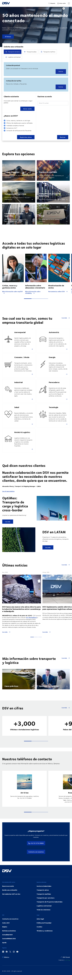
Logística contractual (44, 906)
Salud (16, 407)
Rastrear (62, 137)
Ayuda (4, 942)
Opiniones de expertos (49, 686)
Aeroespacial (20, 332)
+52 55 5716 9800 (37, 843)
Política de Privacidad (44, 923)
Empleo (4, 927)
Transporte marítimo (48, 171)
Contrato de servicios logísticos (13, 214)
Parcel (41, 215)
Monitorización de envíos (56, 286)
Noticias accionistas (9, 931)
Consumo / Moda (21, 357)
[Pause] (64, 8)
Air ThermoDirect (31, 617)
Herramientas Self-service (11, 894)
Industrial (18, 382)
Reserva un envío (8, 886)
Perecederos (54, 382)
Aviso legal (40, 919)
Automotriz (54, 332)
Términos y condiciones (45, 931)
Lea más (64, 318)
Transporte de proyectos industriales (50, 194)
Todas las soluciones (43, 910)
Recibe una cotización (9, 890)
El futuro (8, 36)
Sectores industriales (44, 886)
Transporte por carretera (15, 193)
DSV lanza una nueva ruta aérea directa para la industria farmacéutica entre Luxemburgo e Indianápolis (21, 609)
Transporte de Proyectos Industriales (49, 902)
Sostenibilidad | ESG (9, 938)
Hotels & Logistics (22, 432)
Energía (52, 357)
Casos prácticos (11, 686)
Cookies (39, 927)
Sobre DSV (6, 923)
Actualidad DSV (7, 935)
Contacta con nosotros (36, 852)
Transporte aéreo (12, 171)
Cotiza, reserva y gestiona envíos (9, 286)
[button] (27, 299)
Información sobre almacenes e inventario (35, 286)
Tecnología (53, 407)
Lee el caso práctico (8, 491)
